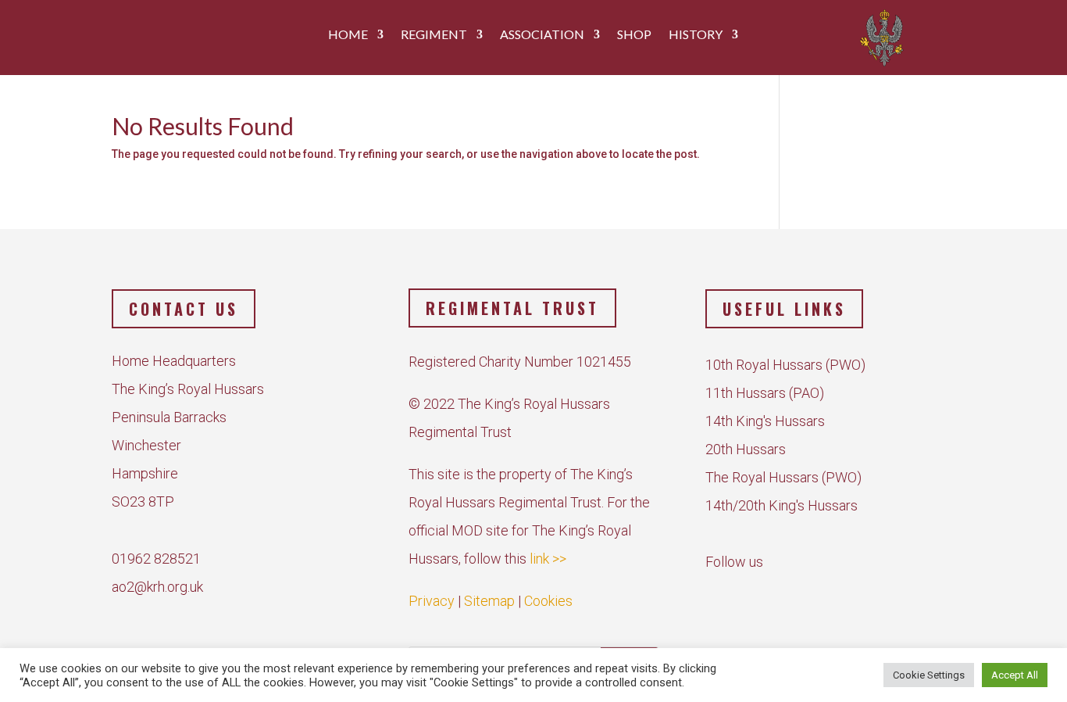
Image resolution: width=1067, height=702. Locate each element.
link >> (548, 558)
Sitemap (489, 601)
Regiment (434, 35)
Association (542, 35)
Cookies (548, 601)
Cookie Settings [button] (929, 675)
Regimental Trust (512, 308)
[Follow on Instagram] (758, 592)
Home (348, 35)
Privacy (432, 601)
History (696, 35)
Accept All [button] (1014, 675)
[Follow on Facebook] (721, 592)
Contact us (183, 309)
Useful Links (784, 309)
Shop (634, 35)
